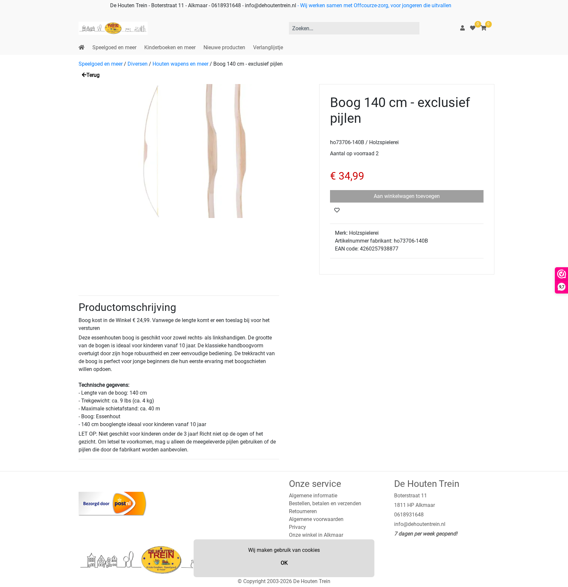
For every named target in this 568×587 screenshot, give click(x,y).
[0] (472, 28)
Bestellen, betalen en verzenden (325, 503)
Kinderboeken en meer (170, 47)
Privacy (297, 527)
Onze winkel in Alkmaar (316, 535)
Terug (93, 75)
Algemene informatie (313, 495)
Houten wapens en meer (180, 64)
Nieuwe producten (224, 47)
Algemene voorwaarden (316, 519)
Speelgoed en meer (114, 47)
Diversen (138, 64)
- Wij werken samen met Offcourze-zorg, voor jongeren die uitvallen (373, 5)
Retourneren (303, 511)
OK (284, 563)
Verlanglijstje (268, 47)
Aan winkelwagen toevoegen (407, 196)
